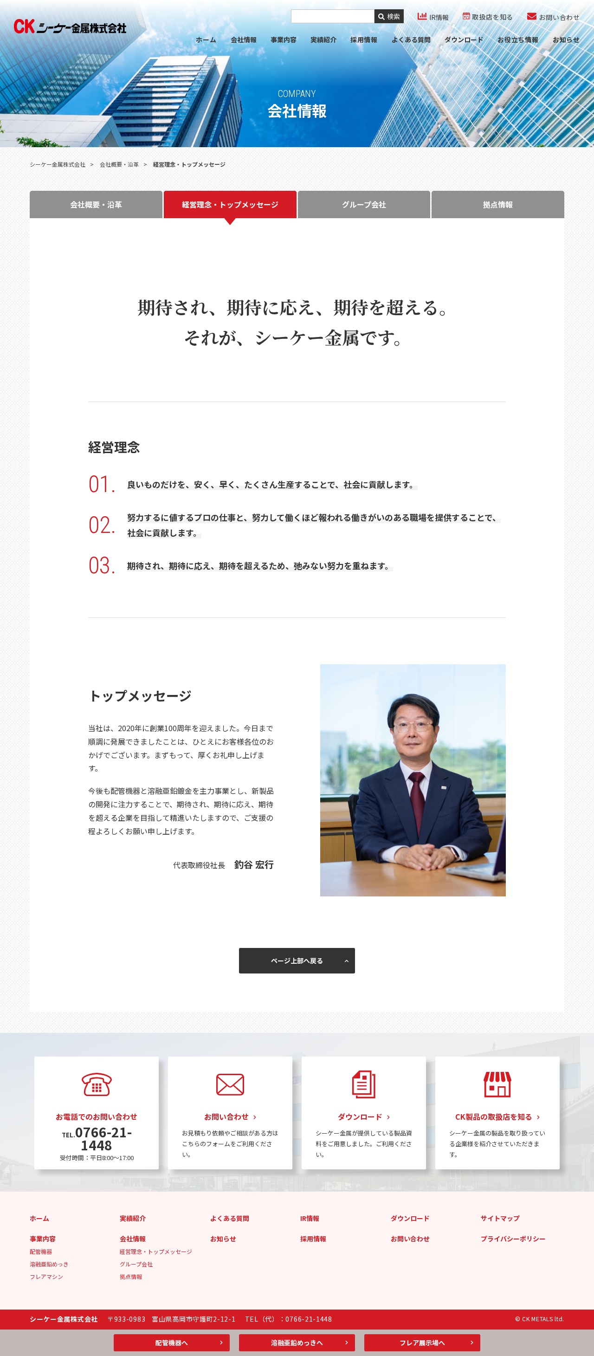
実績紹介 (323, 39)
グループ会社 (136, 1264)
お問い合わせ (410, 1238)
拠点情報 (131, 1276)
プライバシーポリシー (513, 1238)
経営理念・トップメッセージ (156, 1251)
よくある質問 (411, 39)
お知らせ (566, 39)
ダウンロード (464, 39)
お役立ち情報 (518, 39)
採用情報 (313, 1238)
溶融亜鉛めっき (49, 1264)
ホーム (206, 39)
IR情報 (309, 1218)
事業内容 (284, 39)
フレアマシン (46, 1276)
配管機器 (41, 1251)
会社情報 (244, 39)
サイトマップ (500, 1218)
